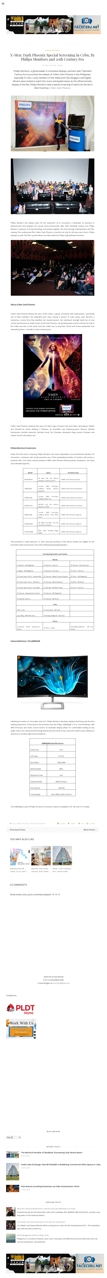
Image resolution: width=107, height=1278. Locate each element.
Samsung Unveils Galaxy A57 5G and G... (19, 869)
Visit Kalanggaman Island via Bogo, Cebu (33, 1235)
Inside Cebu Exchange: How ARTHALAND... (62, 869)
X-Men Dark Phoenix (37, 824)
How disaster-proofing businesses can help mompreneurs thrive (50, 1186)
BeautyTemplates (94, 1264)
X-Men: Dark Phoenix (60, 88)
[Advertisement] (53, 1084)
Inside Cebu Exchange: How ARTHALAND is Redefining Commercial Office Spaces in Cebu (61, 1164)
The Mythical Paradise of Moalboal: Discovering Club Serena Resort (51, 1152)
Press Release (52, 50)
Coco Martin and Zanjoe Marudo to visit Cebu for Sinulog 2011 (41, 1222)
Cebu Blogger (50, 65)
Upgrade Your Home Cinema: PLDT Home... (40, 869)
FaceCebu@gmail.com (61, 983)
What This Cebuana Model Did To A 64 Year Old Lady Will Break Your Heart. (46, 1208)
